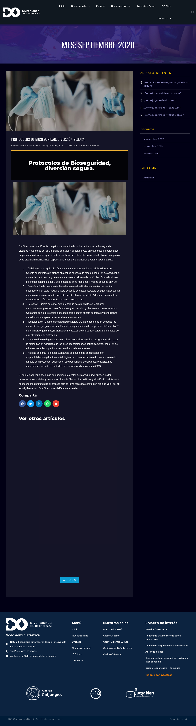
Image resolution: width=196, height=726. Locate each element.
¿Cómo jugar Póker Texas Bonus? (163, 114)
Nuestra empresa (120, 6)
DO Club (166, 6)
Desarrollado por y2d (179, 719)
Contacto (163, 18)
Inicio (62, 6)
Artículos (72, 145)
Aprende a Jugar (146, 6)
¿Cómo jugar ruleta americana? (162, 93)
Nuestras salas (79, 6)
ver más (68, 580)
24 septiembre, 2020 (52, 145)
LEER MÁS (28, 495)
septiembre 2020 (153, 139)
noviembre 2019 (153, 146)
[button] (193, 12)
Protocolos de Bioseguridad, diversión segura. (48, 139)
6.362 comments (90, 145)
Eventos (100, 6)
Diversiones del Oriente (24, 145)
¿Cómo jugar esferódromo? (159, 100)
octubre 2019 (151, 153)
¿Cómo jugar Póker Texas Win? (162, 107)
